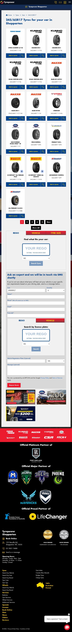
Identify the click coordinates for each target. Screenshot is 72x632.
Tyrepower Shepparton (37, 7)
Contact (5, 607)
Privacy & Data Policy (13, 629)
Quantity (49, 288)
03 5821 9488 (11, 548)
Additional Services (8, 602)
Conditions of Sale (25, 629)
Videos (5, 617)
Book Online (7, 610)
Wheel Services (7, 600)
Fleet (4, 612)
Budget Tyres (40, 575)
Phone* (17, 300)
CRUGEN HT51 (36, 48)
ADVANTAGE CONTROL (56, 175)
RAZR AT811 (15, 110)
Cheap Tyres (40, 578)
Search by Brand (7, 578)
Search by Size (7, 575)
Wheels (5, 585)
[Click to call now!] (55, 2)
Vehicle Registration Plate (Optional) (18, 358)
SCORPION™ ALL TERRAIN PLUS (15, 176)
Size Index (39, 570)
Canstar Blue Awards (42, 573)
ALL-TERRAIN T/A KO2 (15, 208)
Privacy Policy (45, 378)
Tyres (4, 570)
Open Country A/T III (15, 48)
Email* (9, 307)
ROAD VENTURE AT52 (15, 79)
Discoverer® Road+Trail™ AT (15, 143)
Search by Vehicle (8, 573)
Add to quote (13, 55)
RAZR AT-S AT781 (56, 79)
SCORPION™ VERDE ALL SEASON (35, 176)
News (4, 615)
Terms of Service (57, 378)
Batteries (5, 595)
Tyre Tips (5, 583)
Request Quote (14, 385)
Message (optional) (13, 365)
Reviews (5, 620)
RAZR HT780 (36, 110)
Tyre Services (6, 597)
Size (8, 288)
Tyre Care (5, 580)
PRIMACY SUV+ (56, 142)
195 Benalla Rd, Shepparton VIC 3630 (14, 543)
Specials (5, 605)
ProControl (36, 142)
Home (10, 15)
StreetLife (56, 110)
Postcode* (10, 313)
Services (5, 593)
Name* (9, 294)
